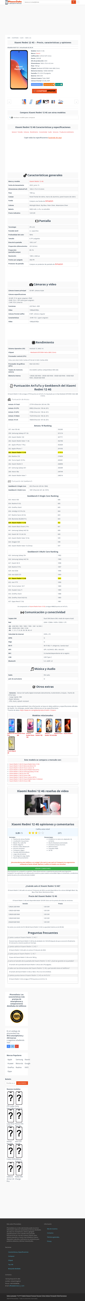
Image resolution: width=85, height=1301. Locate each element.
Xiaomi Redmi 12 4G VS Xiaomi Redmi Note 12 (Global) (25, 779)
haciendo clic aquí (55, 138)
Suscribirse (22, 1083)
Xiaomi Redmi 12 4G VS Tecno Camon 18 (21, 768)
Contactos (50, 1233)
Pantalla (20, 132)
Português (53, 1296)
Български (63, 1296)
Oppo (10, 1071)
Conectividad (43, 132)
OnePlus (11, 1067)
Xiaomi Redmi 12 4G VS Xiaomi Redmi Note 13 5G (24, 764)
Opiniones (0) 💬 (49, 84)
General (14, 132)
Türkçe (44, 1296)
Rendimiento (34, 132)
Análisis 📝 (59, 84)
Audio (50, 132)
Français (33, 1296)
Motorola (19, 1063)
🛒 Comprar (40, 91)
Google (27, 1063)
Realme (19, 1067)
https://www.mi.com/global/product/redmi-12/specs (38, 710)
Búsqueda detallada (14, 1269)
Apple (10, 1059)
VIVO (26, 1067)
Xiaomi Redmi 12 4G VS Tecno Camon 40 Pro (22, 777)
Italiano (48, 1296)
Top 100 (10, 1264)
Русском (38, 1296)
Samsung (19, 1059)
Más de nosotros (52, 1229)
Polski (58, 1296)
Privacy (49, 1241)
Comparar (11, 1256)
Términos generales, (53, 1237)
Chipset (10, 1260)
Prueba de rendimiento (67, 132)
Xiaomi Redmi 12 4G (36, 181)
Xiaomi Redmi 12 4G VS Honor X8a (19, 775)
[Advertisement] (42, 20)
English (24, 1296)
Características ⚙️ (37, 84)
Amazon (49, 201)
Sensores (55, 132)
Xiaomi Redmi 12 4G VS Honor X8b (19, 781)
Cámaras (26, 132)
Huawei (10, 1063)
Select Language (11, 1296)
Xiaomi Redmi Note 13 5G (37, 606)
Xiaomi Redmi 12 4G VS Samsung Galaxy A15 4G (23, 771)
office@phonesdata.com (16, 1286)
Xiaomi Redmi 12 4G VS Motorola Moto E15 (22, 766)
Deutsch (28, 1296)
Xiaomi (38, 53)
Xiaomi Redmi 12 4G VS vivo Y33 (19, 773)
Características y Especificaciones (18, 1252)
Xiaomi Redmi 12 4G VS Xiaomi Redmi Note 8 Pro (24, 770)
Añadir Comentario (43, 869)
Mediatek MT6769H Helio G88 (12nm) (43, 352)
